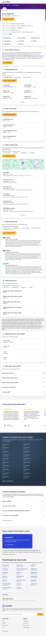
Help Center (21, 44)
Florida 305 (33, 565)
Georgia (25, 460)
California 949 (34, 572)
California (4, 452)
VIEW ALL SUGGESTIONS (7, 481)
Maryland (25, 478)
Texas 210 (19, 583)
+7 (23, 27)
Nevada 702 (5, 568)
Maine (3, 478)
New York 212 (20, 565)
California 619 (34, 583)
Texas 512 (4, 580)
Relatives (35, 41)
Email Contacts (36, 38)
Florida (3, 460)
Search (40, 614)
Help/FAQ (4, 623)
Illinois (3, 467)
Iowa (3, 470)
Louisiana (25, 474)
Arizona (4, 449)
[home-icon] (3, 5)
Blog (3, 620)
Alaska (24, 445)
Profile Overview (7, 38)
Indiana (25, 467)
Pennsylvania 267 (6, 583)
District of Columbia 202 (22, 568)
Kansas (25, 470)
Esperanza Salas (10, 59)
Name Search (26, 620)
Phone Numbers (22, 38)
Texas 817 (19, 587)
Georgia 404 (5, 572)
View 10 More (22, 215)
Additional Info (7, 44)
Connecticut (4, 456)
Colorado (25, 452)
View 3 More (22, 102)
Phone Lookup (26, 625)
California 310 (5, 565)
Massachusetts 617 (21, 580)
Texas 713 (4, 576)
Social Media (21, 41)
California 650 (34, 576)
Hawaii (3, 463)
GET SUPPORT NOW (9, 544)
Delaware (25, 456)
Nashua (8, 5)
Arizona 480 (33, 580)
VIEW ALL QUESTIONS (7, 520)
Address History (7, 41)
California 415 (34, 568)
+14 (32, 25)
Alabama (4, 445)
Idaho (24, 463)
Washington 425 (20, 576)
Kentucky (4, 474)
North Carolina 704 (6, 587)
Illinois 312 (19, 572)
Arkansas (25, 449)
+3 (19, 29)
